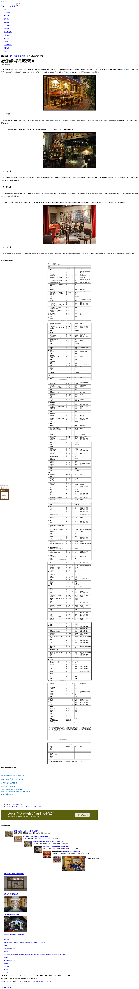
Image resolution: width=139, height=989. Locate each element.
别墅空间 (54, 954)
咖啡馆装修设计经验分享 (8, 787)
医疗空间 (42, 954)
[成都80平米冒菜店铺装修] (15, 891)
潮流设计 (6, 960)
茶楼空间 (36, 954)
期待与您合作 (62, 954)
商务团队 (12, 948)
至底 (10, 987)
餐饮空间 (18, 954)
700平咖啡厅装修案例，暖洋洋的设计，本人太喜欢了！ (48, 841)
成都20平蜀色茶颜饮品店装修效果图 (14, 874)
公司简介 (6, 942)
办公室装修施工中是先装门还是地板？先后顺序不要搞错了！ (26, 806)
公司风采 (42, 942)
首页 (11, 56)
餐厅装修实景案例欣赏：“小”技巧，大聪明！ (26, 831)
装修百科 (16, 56)
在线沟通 (6, 987)
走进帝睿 (6, 939)
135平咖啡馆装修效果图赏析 (9, 783)
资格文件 (30, 942)
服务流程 (36, 942)
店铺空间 (12, 954)
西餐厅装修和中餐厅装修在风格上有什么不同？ (56, 846)
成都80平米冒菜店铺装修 (11, 894)
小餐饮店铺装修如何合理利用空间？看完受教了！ (66, 851)
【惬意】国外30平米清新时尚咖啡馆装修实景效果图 (15, 791)
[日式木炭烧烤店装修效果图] (15, 911)
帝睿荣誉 (18, 942)
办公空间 (6, 954)
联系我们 (6, 969)
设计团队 (6, 945)
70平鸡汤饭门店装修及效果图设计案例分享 (35, 836)
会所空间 (48, 954)
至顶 (2, 987)
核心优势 (24, 942)
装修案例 (6, 951)
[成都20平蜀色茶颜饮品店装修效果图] (73, 870)
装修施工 (22, 56)
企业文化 (12, 942)
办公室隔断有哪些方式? (15, 804)
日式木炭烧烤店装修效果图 (11, 914)
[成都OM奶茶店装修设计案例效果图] (15, 931)
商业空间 (24, 954)
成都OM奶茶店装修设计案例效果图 (14, 934)
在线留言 (6, 973)
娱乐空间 (30, 954)
